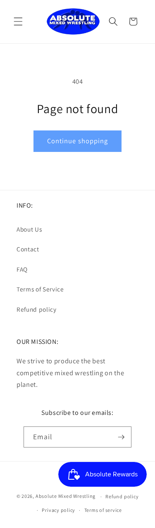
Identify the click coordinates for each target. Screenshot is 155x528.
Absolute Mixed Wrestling (65, 496)
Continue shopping (77, 140)
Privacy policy (58, 510)
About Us (29, 229)
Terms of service (103, 510)
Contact (28, 249)
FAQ (22, 269)
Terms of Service (40, 289)
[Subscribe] (121, 437)
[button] (18, 21)
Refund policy (37, 309)
